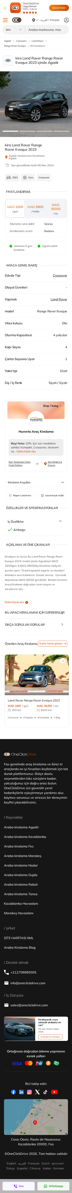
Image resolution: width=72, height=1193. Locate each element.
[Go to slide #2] (28, 131)
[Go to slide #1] (10, 131)
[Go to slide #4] (62, 131)
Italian (47, 1168)
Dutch (46, 1163)
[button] (5, 20)
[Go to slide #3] (45, 131)
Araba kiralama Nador (21, 865)
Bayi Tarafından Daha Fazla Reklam (19, 463)
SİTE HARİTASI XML (19, 938)
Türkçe (10, 1168)
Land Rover (59, 299)
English (11, 1163)
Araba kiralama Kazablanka (25, 837)
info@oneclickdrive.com (27, 983)
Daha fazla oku (14, 602)
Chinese (35, 1168)
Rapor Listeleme (22, 495)
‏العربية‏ (22, 1163)
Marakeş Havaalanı (18, 913)
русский (57, 1163)
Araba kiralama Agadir (21, 827)
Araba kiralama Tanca (21, 894)
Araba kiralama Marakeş (22, 856)
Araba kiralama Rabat (21, 884)
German (58, 1168)
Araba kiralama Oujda (20, 875)
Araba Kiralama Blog (20, 947)
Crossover (60, 275)
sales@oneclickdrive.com (29, 1005)
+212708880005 (23, 972)
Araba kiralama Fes (19, 846)
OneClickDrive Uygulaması (31, 6)
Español (22, 1168)
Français (34, 1163)
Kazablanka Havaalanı (21, 903)
